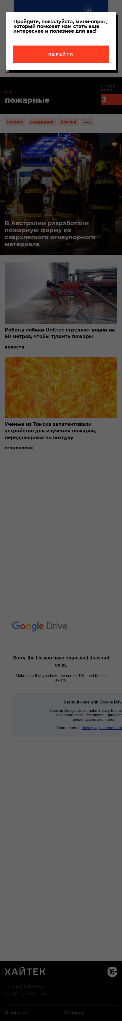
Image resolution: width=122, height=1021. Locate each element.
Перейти (61, 54)
